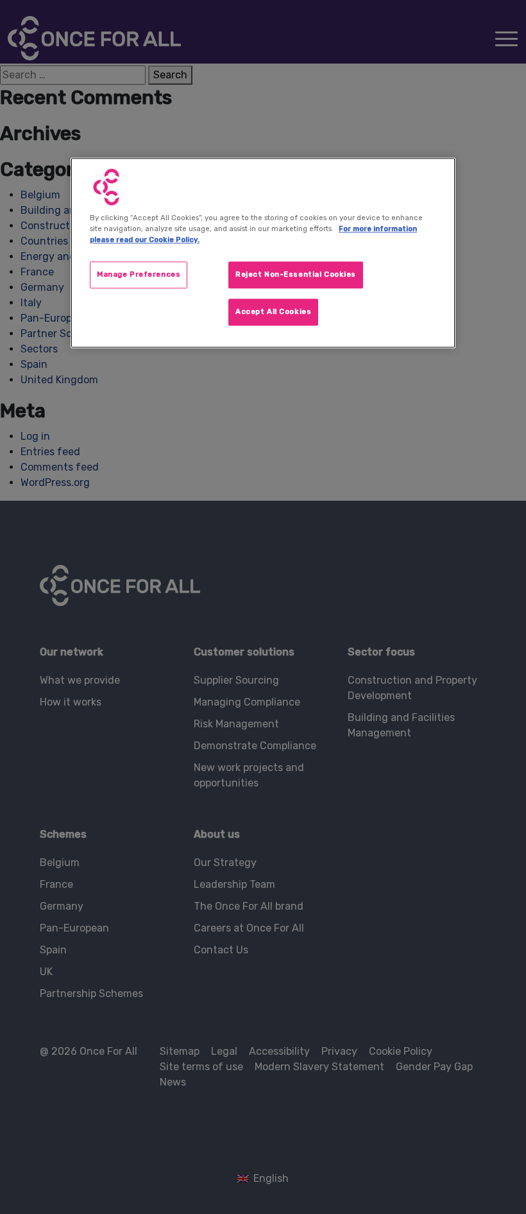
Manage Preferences (138, 274)
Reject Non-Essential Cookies (295, 274)
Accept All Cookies (273, 311)
